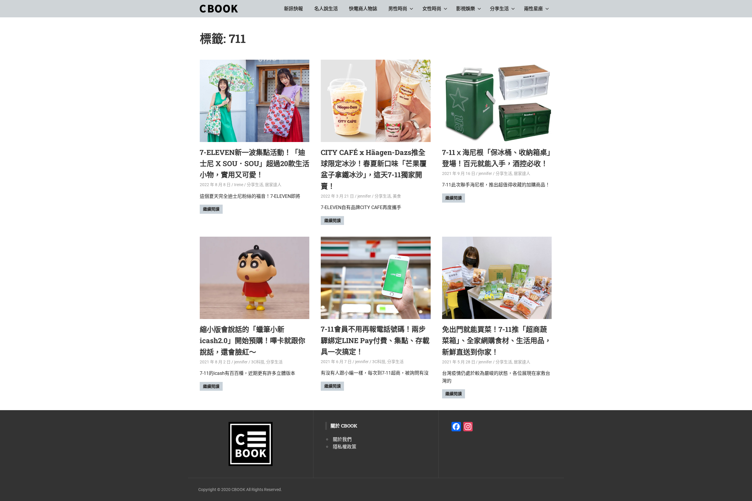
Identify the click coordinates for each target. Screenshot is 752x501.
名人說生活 (326, 8)
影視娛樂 (465, 8)
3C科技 (257, 362)
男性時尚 (397, 8)
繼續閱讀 (211, 209)
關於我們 (342, 439)
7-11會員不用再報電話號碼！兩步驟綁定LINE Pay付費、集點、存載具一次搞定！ (375, 340)
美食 (397, 196)
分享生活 (499, 8)
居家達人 (273, 184)
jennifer (364, 196)
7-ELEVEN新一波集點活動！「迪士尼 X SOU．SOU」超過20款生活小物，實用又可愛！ (254, 164)
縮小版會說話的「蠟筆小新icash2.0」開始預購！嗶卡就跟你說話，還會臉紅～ (252, 341)
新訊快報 (293, 8)
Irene (238, 184)
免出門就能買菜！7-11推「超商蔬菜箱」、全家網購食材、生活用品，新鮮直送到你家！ (496, 341)
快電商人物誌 (363, 8)
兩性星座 (533, 8)
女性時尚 (431, 8)
